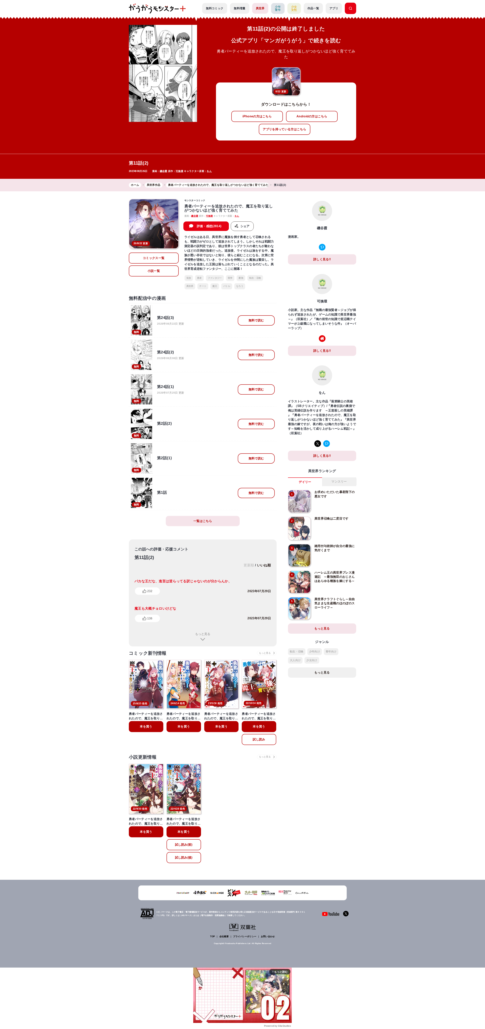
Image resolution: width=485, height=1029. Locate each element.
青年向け (331, 651)
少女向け (311, 660)
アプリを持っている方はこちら (284, 129)
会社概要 (224, 936)
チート (202, 286)
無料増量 (239, 8)
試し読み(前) (183, 844)
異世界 (260, 8)
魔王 (214, 286)
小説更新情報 (142, 757)
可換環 (179, 171)
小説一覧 (154, 270)
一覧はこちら (202, 521)
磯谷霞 (163, 171)
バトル (226, 286)
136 (149, 618)
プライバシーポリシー (244, 936)
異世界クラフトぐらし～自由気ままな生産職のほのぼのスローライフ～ (334, 603)
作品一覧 (313, 8)
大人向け (295, 660)
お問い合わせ (268, 936)
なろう (239, 286)
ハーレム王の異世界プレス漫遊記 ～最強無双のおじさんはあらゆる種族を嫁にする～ (334, 577)
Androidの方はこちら (311, 116)
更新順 (249, 565)
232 (149, 591)
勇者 (199, 278)
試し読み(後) (183, 857)
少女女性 (294, 8)
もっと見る (202, 634)
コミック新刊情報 (148, 653)
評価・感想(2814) (209, 226)
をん (209, 171)
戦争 (230, 278)
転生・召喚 (255, 278)
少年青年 (278, 8)
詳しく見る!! (322, 259)
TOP (212, 936)
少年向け (314, 651)
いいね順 (264, 565)
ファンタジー (215, 278)
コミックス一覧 (153, 258)
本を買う (146, 726)
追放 (188, 278)
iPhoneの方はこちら (257, 116)
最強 (241, 278)
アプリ (333, 8)
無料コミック (214, 8)
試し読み (259, 739)
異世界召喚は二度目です (331, 518)
